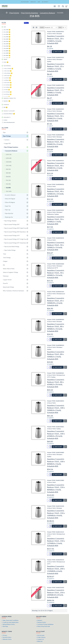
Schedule (6, 104)
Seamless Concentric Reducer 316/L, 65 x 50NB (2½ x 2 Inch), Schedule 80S (55, 302)
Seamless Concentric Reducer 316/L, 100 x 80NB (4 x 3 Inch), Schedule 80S (56, 462)
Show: (60, 27)
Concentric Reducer (47, 13)
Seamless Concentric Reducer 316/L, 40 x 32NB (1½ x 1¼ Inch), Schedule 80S (55, 192)
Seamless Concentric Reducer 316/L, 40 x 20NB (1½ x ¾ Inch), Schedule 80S (55, 143)
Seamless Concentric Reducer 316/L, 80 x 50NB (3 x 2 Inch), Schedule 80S (55, 355)
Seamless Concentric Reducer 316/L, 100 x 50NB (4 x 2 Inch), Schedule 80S (56, 409)
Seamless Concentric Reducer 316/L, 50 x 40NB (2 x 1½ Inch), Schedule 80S (55, 274)
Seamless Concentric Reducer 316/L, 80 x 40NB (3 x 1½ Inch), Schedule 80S (55, 327)
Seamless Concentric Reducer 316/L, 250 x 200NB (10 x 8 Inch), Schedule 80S (56, 593)
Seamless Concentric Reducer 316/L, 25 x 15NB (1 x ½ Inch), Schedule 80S (55, 67)
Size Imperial (7, 65)
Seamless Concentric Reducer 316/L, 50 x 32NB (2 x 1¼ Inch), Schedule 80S (55, 246)
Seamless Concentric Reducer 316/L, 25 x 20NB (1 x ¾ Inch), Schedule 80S (55, 91)
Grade (5, 59)
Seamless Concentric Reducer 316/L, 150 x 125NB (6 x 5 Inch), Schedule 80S (56, 542)
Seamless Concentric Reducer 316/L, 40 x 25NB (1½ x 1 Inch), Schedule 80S (55, 166)
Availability (7, 117)
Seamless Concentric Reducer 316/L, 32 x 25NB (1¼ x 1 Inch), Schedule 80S (55, 117)
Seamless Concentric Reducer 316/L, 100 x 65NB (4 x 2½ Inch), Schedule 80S (56, 435)
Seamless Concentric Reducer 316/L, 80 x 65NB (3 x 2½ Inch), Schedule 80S (55, 383)
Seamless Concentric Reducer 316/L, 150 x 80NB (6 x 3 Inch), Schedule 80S (56, 488)
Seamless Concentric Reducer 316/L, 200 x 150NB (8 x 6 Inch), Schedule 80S (56, 570)
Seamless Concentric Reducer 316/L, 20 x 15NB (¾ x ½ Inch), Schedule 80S (55, 39)
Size (5, 27)
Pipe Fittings (14, 13)
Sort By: (42, 27)
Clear (27, 23)
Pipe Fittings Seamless (29, 13)
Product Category (9, 111)
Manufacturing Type (10, 98)
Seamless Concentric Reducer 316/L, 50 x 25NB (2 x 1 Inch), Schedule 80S (55, 220)
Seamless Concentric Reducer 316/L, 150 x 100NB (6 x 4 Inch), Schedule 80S (56, 514)
